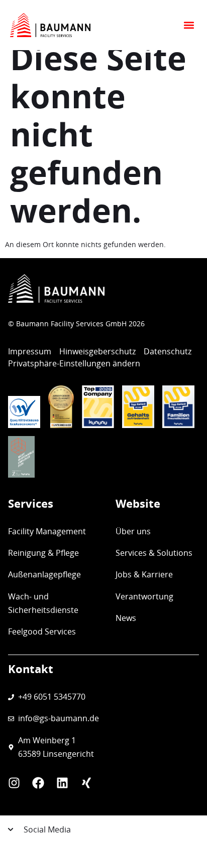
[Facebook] (38, 783)
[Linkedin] (62, 783)
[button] (188, 25)
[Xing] (86, 783)
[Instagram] (14, 783)
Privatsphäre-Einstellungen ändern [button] (74, 363)
